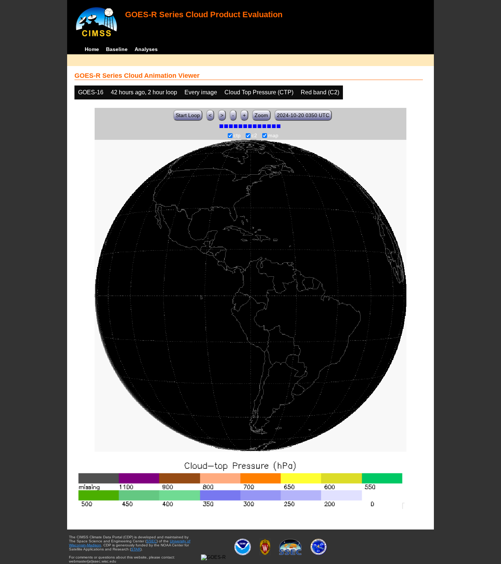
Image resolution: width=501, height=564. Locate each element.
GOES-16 (90, 92)
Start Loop (188, 115)
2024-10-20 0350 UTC (303, 115)
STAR (135, 549)
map (273, 136)
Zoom (261, 115)
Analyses (146, 49)
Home (92, 49)
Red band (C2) (320, 92)
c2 (254, 136)
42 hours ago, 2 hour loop (144, 92)
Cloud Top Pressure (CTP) (258, 92)
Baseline (117, 49)
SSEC (151, 541)
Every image (200, 92)
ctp (237, 136)
